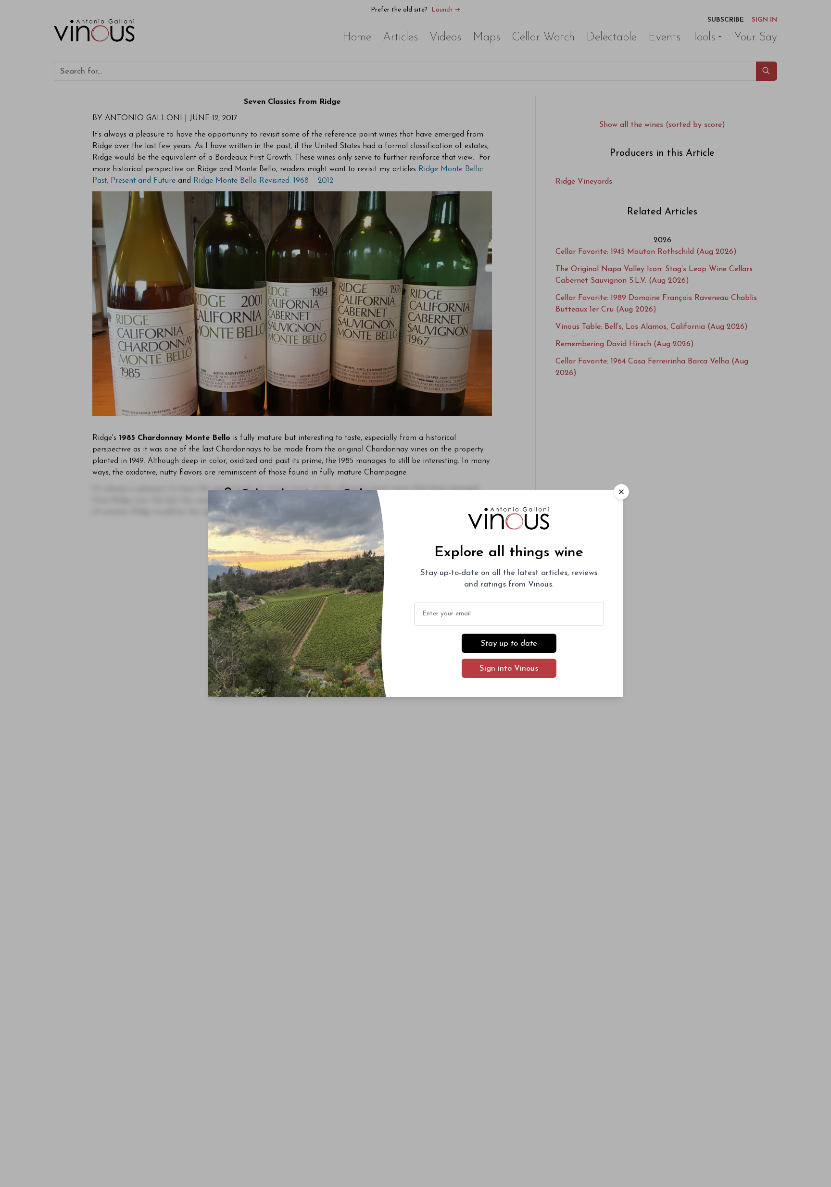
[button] (621, 492)
